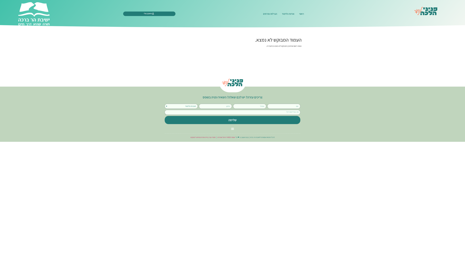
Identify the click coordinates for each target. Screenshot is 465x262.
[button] (232, 129)
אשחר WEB (231, 137)
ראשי (301, 13)
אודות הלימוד (288, 13)
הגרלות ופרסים (270, 13)
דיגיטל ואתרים (222, 137)
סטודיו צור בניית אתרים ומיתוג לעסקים (203, 137)
